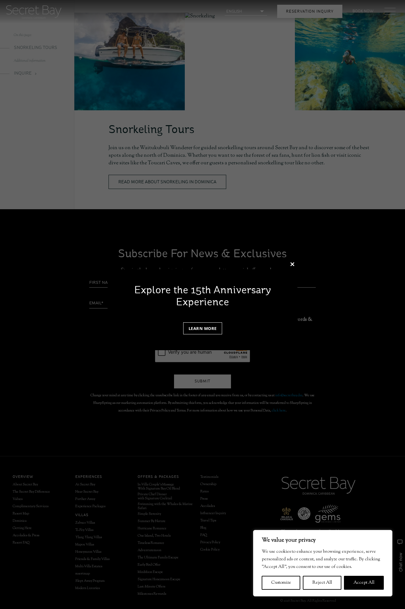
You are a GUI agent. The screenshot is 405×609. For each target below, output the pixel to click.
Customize (281, 583)
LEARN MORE (203, 328)
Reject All (322, 583)
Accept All (364, 583)
